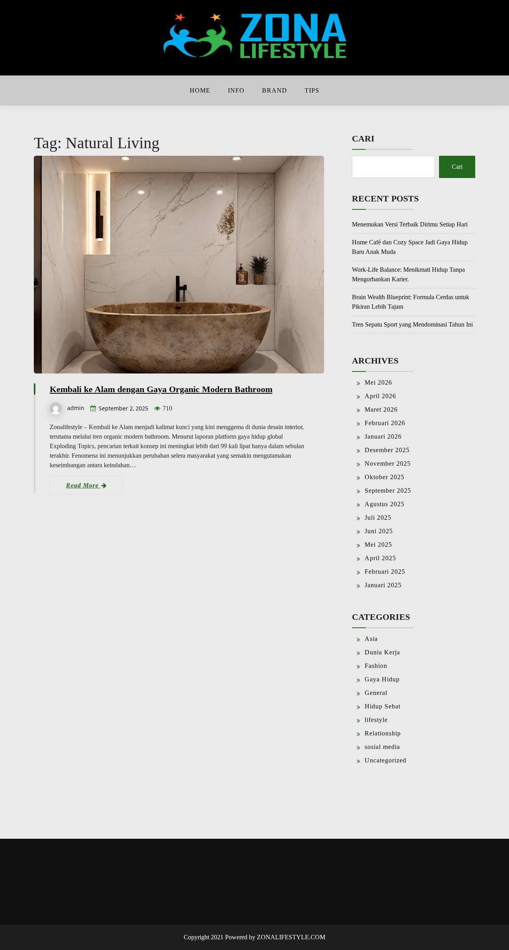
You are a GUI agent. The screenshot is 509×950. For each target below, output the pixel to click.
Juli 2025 (378, 517)
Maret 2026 (381, 409)
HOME (200, 90)
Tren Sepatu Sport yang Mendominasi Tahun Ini (412, 324)
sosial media (382, 746)
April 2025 (380, 558)
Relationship (383, 733)
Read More (83, 485)
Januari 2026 (383, 436)
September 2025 (388, 490)
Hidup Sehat (382, 706)
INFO (236, 90)
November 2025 (388, 463)
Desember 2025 (387, 450)
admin (75, 408)
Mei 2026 (378, 382)
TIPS (312, 90)
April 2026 (380, 396)
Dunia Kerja (382, 652)
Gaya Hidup (382, 679)
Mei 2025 (378, 544)
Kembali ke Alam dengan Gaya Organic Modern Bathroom (161, 389)
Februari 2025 (385, 571)
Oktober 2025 (384, 477)
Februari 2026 (385, 423)
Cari (363, 138)
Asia (371, 638)
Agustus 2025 (384, 504)
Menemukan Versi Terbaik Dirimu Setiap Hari (410, 224)
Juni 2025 (379, 531)
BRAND (274, 90)
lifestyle (376, 719)
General (376, 692)
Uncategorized (385, 760)
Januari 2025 (383, 585)
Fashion (376, 665)
